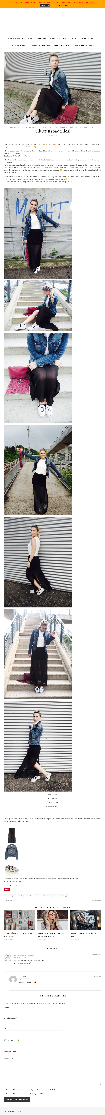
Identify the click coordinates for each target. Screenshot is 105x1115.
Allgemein (14, 127)
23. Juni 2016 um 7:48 (24, 979)
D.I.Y (74, 39)
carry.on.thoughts (41, 45)
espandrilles (28, 896)
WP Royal (18, 1111)
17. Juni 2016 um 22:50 (20, 957)
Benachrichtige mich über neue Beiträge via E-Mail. (25, 1094)
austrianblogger (10, 896)
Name (7, 1007)
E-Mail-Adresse (10, 1018)
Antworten (96, 954)
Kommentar (8, 1058)
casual (20, 896)
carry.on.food (19, 45)
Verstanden (45, 5)
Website (7, 1029)
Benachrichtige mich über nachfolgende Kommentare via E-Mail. (30, 1090)
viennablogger (63, 896)
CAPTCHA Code (10, 1051)
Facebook (55, 144)
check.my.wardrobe (37, 39)
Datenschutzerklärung (60, 5)
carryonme (11, 900)
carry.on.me (87, 39)
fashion (37, 896)
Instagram (44, 144)
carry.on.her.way (58, 39)
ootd (54, 896)
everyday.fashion (16, 39)
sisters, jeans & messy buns (24, 955)
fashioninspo (46, 896)
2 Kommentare (96, 901)
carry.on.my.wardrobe (84, 45)
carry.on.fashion (28, 127)
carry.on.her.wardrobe (48, 127)
